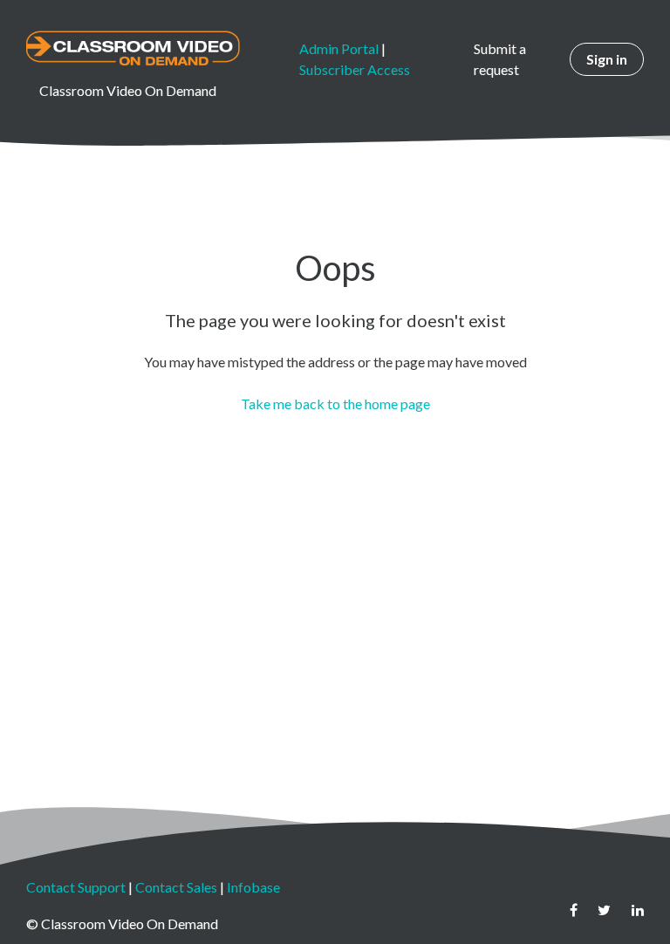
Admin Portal (339, 48)
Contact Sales (176, 887)
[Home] (133, 48)
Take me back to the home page (335, 403)
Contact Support (76, 887)
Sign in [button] (606, 59)
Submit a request (500, 59)
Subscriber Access (354, 69)
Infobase (253, 887)
